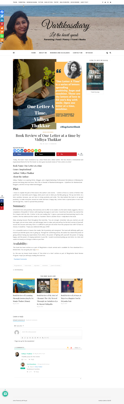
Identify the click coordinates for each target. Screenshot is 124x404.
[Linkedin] (21, 150)
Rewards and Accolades (60, 53)
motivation (45, 265)
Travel (15, 2)
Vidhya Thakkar (26, 354)
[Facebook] (14, 150)
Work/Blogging (32, 2)
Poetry (56, 2)
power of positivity (55, 265)
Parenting (22, 2)
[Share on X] (2, 204)
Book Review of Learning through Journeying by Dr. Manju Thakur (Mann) (23, 298)
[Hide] (0, 43)
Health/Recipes (64, 2)
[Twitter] (18, 150)
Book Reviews (75, 2)
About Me (43, 53)
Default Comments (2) (19, 320)
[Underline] (27, 338)
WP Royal (24, 400)
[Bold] (22, 338)
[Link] (42, 338)
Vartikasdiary (19, 270)
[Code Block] (40, 338)
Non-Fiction (48, 2)
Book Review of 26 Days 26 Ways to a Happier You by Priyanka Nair (71, 298)
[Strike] (30, 338)
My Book (89, 53)
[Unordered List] (35, 338)
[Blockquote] (37, 338)
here (37, 250)
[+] (48, 337)
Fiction (40, 2)
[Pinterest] (25, 150)
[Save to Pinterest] (2, 208)
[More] (39, 150)
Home (33, 53)
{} (45, 337)
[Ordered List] (32, 338)
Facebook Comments (31, 320)
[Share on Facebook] (2, 201)
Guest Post (84, 2)
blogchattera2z (18, 265)
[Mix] (32, 150)
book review (28, 265)
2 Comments (52, 144)
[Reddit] (29, 150)
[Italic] (25, 338)
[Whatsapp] (36, 150)
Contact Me (78, 53)
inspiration (36, 265)
